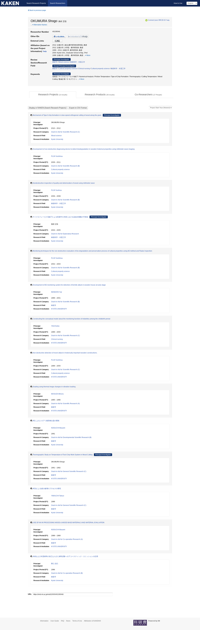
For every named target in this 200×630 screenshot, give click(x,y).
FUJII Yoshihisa (57, 156)
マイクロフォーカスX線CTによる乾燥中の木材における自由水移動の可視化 (60, 217)
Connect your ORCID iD (157, 20)
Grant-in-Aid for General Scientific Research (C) (68, 471)
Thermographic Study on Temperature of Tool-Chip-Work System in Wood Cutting (63, 455)
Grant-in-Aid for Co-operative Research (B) (67, 573)
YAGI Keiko (55, 326)
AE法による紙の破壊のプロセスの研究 (47, 489)
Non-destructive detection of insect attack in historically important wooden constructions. (65, 353)
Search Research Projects (36, 3)
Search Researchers (57, 3)
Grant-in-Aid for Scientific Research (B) (65, 166)
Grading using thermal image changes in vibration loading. (54, 387)
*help (167, 20)
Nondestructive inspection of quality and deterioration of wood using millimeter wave (64, 183)
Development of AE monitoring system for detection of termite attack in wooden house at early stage (69, 285)
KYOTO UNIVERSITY (59, 309)
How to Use (178, 3)
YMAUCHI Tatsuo (57, 496)
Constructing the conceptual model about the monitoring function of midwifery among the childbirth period (71, 319)
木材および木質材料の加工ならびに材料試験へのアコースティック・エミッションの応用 (65, 556)
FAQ (62, 621)
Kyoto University (57, 139)
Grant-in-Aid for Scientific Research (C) (65, 132)
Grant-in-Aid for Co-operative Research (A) (67, 539)
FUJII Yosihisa (56, 190)
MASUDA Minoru (57, 394)
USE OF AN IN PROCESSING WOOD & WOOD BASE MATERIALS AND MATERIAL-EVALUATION (68, 523)
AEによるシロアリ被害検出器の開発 (46, 421)
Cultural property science (68, 69)
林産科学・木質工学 (77, 62)
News (68, 621)
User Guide (54, 621)
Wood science (64, 62)
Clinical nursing (84, 69)
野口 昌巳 (54, 564)
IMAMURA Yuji (56, 292)
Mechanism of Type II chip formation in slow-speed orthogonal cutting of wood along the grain (67, 115)
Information (44, 621)
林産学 (54, 62)
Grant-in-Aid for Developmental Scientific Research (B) (71, 437)
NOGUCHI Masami (58, 428)
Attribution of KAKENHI (92, 621)
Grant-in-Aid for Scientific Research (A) (65, 403)
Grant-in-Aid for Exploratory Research (65, 234)
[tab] (52, 94)
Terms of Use (77, 621)
